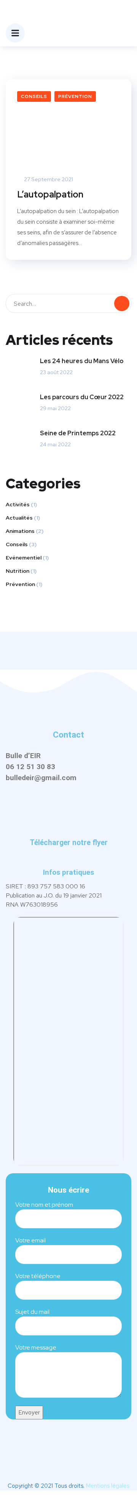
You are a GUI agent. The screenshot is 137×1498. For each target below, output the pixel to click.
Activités (18, 504)
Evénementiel (23, 557)
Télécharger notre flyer (69, 842)
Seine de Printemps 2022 (78, 433)
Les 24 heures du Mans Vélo (81, 361)
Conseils (34, 96)
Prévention (75, 96)
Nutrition (17, 570)
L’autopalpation (50, 194)
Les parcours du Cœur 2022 (82, 397)
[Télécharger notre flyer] (68, 830)
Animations (20, 531)
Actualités (19, 517)
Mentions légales (107, 1486)
